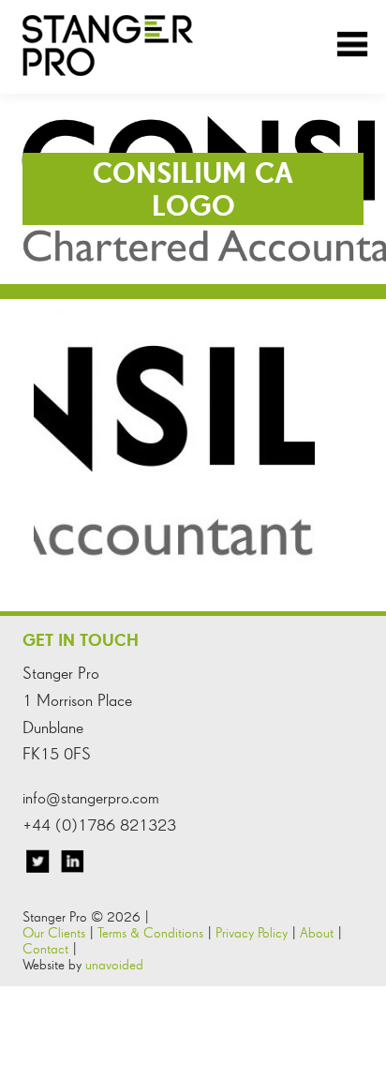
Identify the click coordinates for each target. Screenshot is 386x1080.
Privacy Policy (251, 932)
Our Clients (53, 932)
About (317, 932)
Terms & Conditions (150, 932)
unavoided (114, 964)
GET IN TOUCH (80, 640)
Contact (45, 948)
